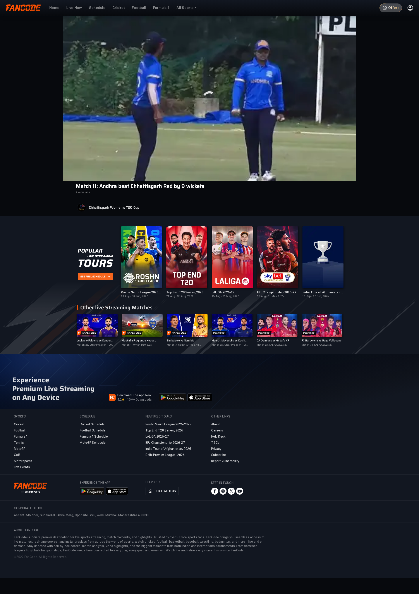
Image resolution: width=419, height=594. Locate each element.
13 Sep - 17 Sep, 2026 (315, 296)
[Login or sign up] (410, 8)
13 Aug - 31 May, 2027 (270, 296)
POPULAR (90, 251)
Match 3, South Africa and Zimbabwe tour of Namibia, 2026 (186, 345)
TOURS (95, 263)
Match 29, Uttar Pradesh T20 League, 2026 (229, 345)
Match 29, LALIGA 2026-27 (272, 344)
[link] (97, 330)
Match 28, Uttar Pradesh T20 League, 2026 (94, 345)
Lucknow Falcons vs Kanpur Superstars (94, 340)
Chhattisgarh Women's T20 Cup (114, 207)
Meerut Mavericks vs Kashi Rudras (228, 340)
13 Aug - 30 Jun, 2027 (134, 296)
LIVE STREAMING (100, 256)
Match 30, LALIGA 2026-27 (317, 344)
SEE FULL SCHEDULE (92, 276)
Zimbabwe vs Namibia (180, 340)
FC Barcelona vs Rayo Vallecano (322, 340)
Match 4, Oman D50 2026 (137, 344)
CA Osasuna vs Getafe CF (273, 340)
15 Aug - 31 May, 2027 (225, 296)
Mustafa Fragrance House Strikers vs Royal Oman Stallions (138, 340)
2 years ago (83, 192)
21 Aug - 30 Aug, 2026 (180, 296)
